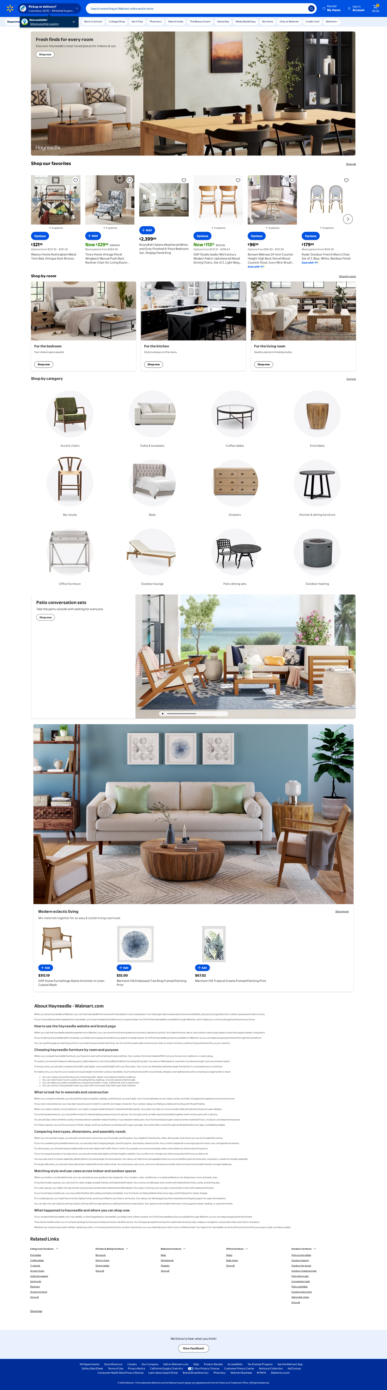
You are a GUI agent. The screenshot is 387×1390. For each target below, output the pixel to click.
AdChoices (294, 1368)
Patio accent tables (301, 1255)
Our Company (149, 1364)
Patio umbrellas (299, 1286)
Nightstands (167, 1260)
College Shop (117, 21)
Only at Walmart (289, 21)
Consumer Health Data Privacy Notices (121, 1372)
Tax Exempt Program (260, 1364)
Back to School (93, 21)
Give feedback (193, 1348)
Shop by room (347, 276)
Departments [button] (15, 21)
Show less (36, 1311)
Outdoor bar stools (301, 1265)
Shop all (351, 164)
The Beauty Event (200, 21)
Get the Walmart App (290, 1364)
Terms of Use (115, 1368)
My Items (267, 21)
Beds (163, 1255)
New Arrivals (175, 21)
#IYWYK (261, 1372)
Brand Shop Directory (196, 1372)
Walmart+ (332, 21)
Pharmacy (156, 21)
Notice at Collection (271, 1368)
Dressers (165, 1265)
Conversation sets (300, 1281)
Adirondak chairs (300, 1297)
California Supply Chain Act (166, 1368)
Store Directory (113, 1364)
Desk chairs (232, 1260)
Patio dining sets (300, 1276)
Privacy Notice (136, 1368)
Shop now (44, 364)
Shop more (342, 911)
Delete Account (280, 1372)
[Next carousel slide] (212, 713)
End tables (35, 1255)
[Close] (74, 21)
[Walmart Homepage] (10, 8)
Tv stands (35, 1265)
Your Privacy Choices (207, 1368)
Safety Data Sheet (92, 1368)
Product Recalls (213, 1364)
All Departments (89, 1364)
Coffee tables (37, 1260)
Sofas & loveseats (39, 1276)
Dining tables (102, 1265)
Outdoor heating (300, 1260)
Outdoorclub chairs (301, 1291)
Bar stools (101, 1255)
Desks (229, 1255)
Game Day (223, 21)
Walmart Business (241, 1372)
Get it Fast (137, 21)
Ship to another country (44, 23)
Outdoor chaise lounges (303, 1270)
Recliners (35, 1286)
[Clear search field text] (302, 8)
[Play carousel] (163, 713)
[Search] (311, 8)
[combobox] (201, 8)
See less (351, 378)
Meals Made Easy (246, 21)
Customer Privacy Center (239, 1368)
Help (196, 1364)
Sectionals (35, 1281)
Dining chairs (102, 1260)
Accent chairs (37, 1270)
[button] (332, 8)
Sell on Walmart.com (175, 1364)
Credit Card (312, 21)
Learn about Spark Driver (163, 1372)
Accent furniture (38, 1291)
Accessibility (235, 1364)
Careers (132, 1364)
